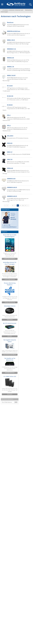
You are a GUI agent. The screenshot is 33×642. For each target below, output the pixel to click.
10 (22, 205)
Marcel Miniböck (13, 218)
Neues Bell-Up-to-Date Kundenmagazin (9, 235)
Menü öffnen (2, 4)
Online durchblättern (9, 258)
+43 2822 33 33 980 (6, 225)
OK (16, 402)
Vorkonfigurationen (9, 279)
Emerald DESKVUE (9, 372)
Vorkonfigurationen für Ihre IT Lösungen (9, 263)
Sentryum (9, 394)
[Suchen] (30, 4)
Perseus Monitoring (10, 302)
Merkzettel (28, 10)
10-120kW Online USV (9, 376)
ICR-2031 (9, 336)
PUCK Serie (10, 319)
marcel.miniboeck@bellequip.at (9, 227)
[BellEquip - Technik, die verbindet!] (16, 4)
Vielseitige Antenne (9, 306)
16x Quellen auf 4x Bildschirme (9, 359)
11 (25, 205)
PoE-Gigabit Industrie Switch (9, 340)
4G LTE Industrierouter (9, 323)
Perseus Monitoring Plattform (9, 284)
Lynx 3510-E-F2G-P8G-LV (9, 354)
